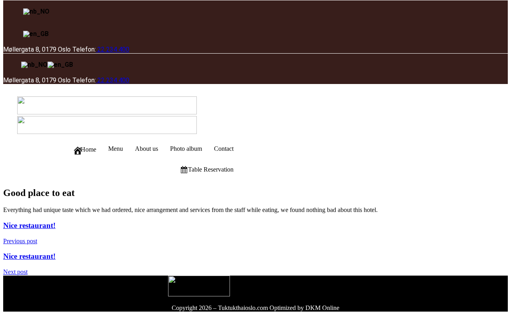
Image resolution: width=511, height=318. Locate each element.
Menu (115, 148)
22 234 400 (112, 49)
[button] (239, 93)
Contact (224, 148)
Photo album (186, 148)
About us (146, 148)
